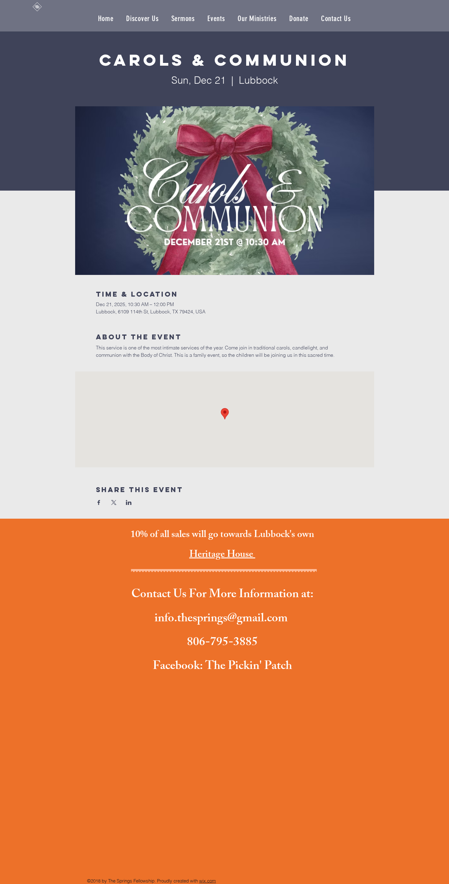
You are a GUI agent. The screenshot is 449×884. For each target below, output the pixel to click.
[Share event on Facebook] (99, 502)
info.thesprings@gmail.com (221, 619)
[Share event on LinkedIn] (129, 502)
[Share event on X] (114, 502)
